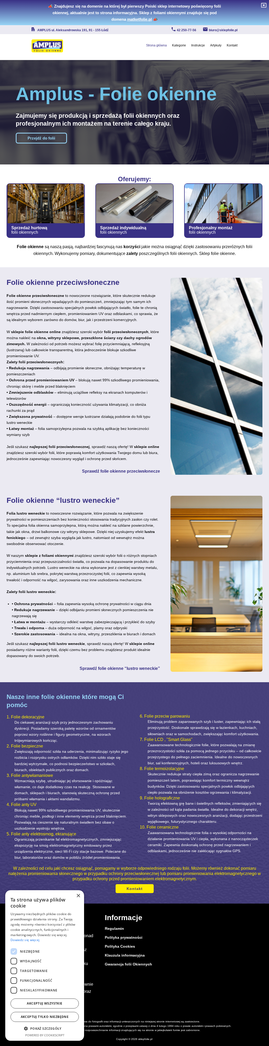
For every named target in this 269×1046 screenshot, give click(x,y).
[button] (45, 1028)
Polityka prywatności (123, 937)
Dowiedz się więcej (25, 940)
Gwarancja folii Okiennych (128, 964)
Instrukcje (198, 45)
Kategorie (179, 45)
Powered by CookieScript (44, 1035)
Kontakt (232, 45)
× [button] (78, 896)
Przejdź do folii (41, 138)
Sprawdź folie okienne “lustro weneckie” (120, 668)
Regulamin (114, 928)
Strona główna (156, 45)
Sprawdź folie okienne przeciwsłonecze (121, 471)
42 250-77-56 (186, 30)
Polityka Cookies (120, 946)
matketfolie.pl (139, 19)
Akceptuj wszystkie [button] (44, 1003)
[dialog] (44, 965)
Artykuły (215, 45)
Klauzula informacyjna (125, 955)
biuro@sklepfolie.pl (223, 30)
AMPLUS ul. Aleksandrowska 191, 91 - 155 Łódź (72, 30)
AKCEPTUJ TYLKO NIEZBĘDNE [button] (45, 1017)
